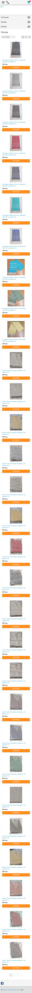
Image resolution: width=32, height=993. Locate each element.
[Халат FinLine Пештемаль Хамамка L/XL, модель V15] (16, 763)
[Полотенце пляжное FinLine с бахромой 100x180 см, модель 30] (16, 205)
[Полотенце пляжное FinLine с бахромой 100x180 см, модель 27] (16, 298)
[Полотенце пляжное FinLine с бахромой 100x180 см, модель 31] (16, 174)
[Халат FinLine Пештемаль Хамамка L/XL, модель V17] (16, 701)
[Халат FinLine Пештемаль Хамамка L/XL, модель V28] (16, 391)
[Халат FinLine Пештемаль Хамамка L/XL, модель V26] (16, 453)
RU (3, 6)
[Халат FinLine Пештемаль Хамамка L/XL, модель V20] (16, 608)
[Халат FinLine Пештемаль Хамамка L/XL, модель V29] (16, 360)
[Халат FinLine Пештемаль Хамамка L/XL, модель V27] (16, 422)
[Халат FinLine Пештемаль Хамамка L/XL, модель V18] (16, 670)
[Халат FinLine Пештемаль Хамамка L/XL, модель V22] (16, 546)
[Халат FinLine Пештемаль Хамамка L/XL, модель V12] (16, 857)
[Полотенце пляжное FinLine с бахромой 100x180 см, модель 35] (16, 49)
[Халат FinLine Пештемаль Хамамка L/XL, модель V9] (16, 950)
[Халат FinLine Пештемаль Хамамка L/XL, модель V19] (16, 639)
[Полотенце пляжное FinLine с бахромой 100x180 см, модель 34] (16, 80)
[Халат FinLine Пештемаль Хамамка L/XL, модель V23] (16, 515)
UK (0, 6)
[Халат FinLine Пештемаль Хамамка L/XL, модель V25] (16, 484)
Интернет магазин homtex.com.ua (11, 989)
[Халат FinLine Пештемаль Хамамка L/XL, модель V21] (16, 577)
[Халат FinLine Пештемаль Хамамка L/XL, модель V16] (16, 732)
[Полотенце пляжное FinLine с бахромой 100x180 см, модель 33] (16, 111)
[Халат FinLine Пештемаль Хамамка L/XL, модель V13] (16, 826)
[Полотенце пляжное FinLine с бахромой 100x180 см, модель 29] (16, 236)
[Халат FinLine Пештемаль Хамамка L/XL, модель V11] (16, 888)
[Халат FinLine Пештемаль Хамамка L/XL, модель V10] (16, 919)
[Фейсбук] (2, 983)
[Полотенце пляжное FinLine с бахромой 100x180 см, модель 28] (16, 267)
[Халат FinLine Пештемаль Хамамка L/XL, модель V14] (16, 794)
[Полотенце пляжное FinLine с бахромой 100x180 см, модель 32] (16, 143)
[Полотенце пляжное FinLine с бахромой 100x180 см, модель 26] (16, 329)
